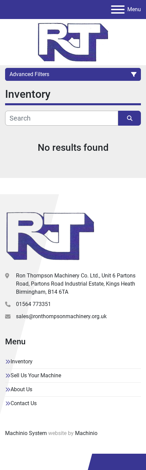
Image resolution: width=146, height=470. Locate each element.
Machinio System (26, 433)
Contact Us (24, 403)
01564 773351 (33, 304)
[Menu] (118, 9)
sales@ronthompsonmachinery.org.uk (61, 316)
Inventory (22, 361)
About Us (21, 389)
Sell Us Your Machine (36, 375)
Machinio (86, 433)
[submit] (129, 118)
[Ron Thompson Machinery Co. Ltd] (50, 235)
